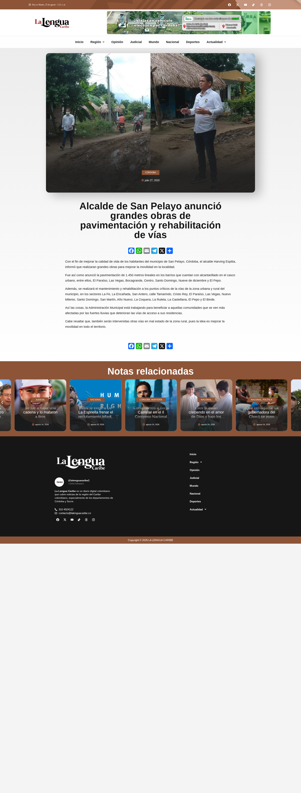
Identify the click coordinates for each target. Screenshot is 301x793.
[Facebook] (229, 5)
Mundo (154, 42)
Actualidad (215, 42)
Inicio (79, 42)
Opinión (117, 42)
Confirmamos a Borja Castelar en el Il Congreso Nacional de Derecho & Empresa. (95, 417)
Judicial (136, 42)
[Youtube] (245, 5)
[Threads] (261, 5)
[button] (97, 42)
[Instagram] (269, 5)
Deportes (193, 42)
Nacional (172, 42)
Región (95, 42)
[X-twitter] (237, 5)
